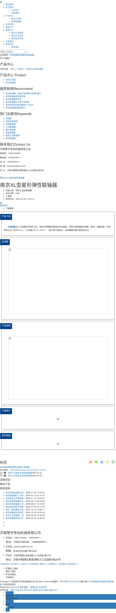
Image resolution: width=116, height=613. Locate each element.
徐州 (21, 589)
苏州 (31, 589)
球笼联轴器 (29, 54)
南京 (12, 589)
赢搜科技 (34, 587)
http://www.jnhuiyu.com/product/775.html (28, 469)
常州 (26, 589)
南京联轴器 (16, 21)
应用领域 (10, 24)
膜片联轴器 (11, 129)
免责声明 (43, 587)
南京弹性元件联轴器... (15, 498)
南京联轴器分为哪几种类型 (17, 101)
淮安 (46, 589)
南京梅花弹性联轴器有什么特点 (19, 104)
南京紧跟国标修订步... (15, 518)
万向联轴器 (13, 54)
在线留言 (10, 41)
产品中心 (10, 15)
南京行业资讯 (17, 35)
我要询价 (4, 205)
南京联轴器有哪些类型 (15, 96)
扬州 (55, 589)
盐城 (51, 589)
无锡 (17, 589)
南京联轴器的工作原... (15, 495)
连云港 (41, 589)
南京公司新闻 (17, 32)
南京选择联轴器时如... (15, 501)
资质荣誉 (15, 12)
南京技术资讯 (17, 38)
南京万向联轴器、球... (15, 515)
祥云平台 (15, 587)
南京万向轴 (16, 18)
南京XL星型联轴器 (35, 68)
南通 (35, 589)
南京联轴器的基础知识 (15, 107)
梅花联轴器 (11, 138)
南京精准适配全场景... (15, 506)
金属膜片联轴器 (23, 467)
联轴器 (21, 54)
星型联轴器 (11, 132)
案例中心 (10, 27)
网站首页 (10, 4)
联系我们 (10, 44)
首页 (12, 68)
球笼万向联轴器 (13, 135)
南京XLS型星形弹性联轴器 (19, 472)
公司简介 (15, 10)
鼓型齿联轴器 (12, 121)
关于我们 (10, 7)
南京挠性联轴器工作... (15, 503)
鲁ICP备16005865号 (69, 581)
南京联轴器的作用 (14, 99)
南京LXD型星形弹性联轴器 (20, 475)
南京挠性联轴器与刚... (15, 492)
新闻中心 (10, 29)
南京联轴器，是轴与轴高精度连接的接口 (23, 93)
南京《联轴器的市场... (15, 509)
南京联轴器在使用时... (15, 512)
